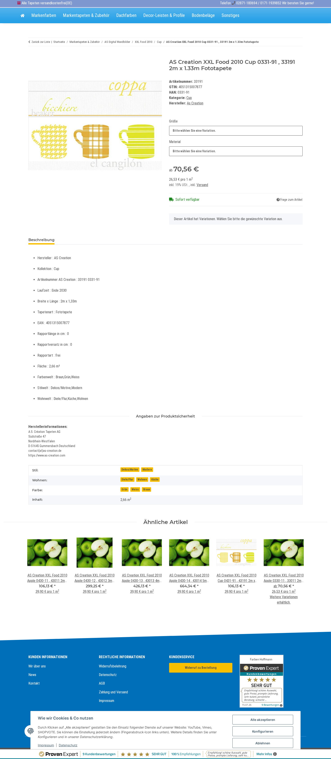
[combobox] (236, 131)
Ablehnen (262, 743)
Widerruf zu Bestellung (201, 667)
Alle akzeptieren (262, 720)
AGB (102, 683)
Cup (189, 98)
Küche (155, 479)
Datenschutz (108, 675)
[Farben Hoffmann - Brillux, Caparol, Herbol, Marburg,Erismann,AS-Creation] (22, 16)
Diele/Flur (127, 479)
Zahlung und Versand (113, 692)
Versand (202, 185)
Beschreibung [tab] (41, 240)
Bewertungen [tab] (75, 240)
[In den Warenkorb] (32, 56)
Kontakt (34, 683)
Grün (124, 489)
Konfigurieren (262, 731)
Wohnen (142, 479)
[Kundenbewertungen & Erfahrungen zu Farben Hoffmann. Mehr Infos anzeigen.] (271, 681)
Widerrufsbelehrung (112, 666)
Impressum (106, 701)
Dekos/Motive (130, 469)
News (32, 675)
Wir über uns (37, 666)
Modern (147, 469)
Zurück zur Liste (41, 42)
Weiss (135, 489)
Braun (146, 489)
